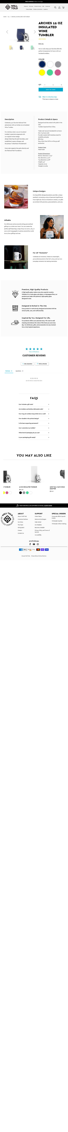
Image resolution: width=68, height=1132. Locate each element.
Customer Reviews (23, 519)
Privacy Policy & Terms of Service (38, 556)
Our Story (20, 522)
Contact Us (21, 533)
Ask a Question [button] (28, 363)
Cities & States (29, 9)
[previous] (7, 32)
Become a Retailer (40, 527)
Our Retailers (38, 525)
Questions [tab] (18, 371)
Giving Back (21, 527)
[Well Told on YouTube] (34, 544)
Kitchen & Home (37, 6)
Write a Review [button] (43, 363)
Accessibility (38, 535)
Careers (20, 530)
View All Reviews (34, 351)
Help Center (38, 522)
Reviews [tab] (7, 371)
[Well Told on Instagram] (37, 544)
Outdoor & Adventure (37, 9)
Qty (40, 84)
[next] (34, 32)
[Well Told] (11, 8)
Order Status (38, 516)
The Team (20, 525)
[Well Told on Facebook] (30, 544)
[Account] (59, 8)
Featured (26, 6)
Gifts (43, 6)
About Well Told (22, 516)
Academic (46, 9)
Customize (47, 6)
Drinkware (31, 6)
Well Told (27, 556)
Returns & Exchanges (40, 519)
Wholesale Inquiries (57, 521)
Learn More (48, 505)
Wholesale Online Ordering (59, 523)
